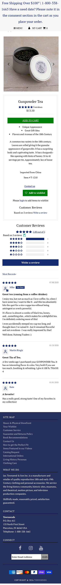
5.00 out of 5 (39, 231)
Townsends (40, 580)
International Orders (13, 455)
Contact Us (8, 441)
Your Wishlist (9, 426)
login (22, 200)
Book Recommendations (15, 437)
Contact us (29, 186)
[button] (26, 107)
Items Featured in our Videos (17, 448)
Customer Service (12, 430)
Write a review (40, 212)
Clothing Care (10, 463)
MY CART (39, 28)
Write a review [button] (30, 262)
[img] (9, 282)
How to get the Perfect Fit (15, 444)
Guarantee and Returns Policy (18, 433)
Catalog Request (11, 452)
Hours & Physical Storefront (17, 423)
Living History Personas (15, 459)
